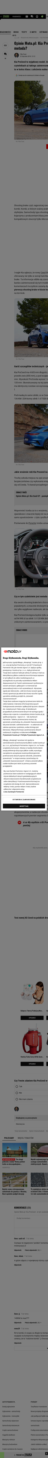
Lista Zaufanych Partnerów (13, 792)
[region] (24, 729)
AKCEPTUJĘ (24, 806)
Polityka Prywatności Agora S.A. (32, 735)
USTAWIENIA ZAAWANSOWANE (24, 800)
